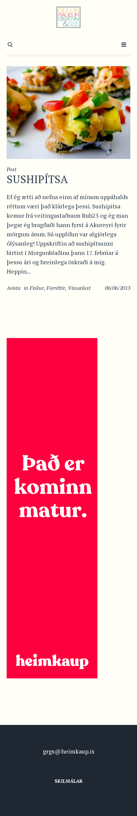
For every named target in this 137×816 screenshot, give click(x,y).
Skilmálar (69, 781)
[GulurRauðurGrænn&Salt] (69, 17)
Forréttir (56, 287)
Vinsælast (79, 287)
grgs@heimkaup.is (68, 751)
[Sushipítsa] (68, 112)
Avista (14, 287)
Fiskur (37, 287)
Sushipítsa (37, 179)
